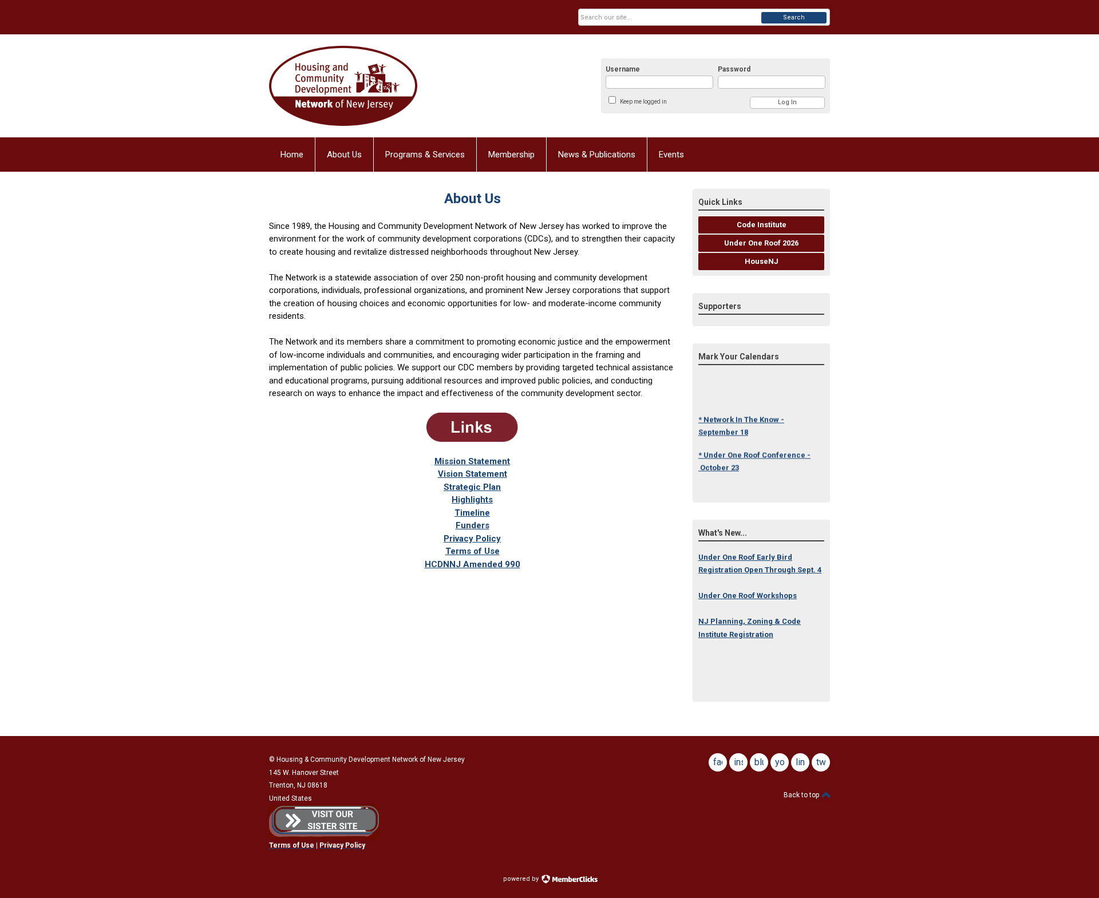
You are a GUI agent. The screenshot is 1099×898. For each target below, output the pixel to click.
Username (623, 69)
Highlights (472, 500)
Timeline (472, 513)
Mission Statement (472, 461)
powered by (521, 879)
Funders (472, 525)
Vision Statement (472, 474)
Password (734, 69)
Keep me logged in (643, 101)
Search (794, 17)
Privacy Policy (472, 538)
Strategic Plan (472, 487)
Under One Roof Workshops (747, 595)
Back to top (802, 795)
